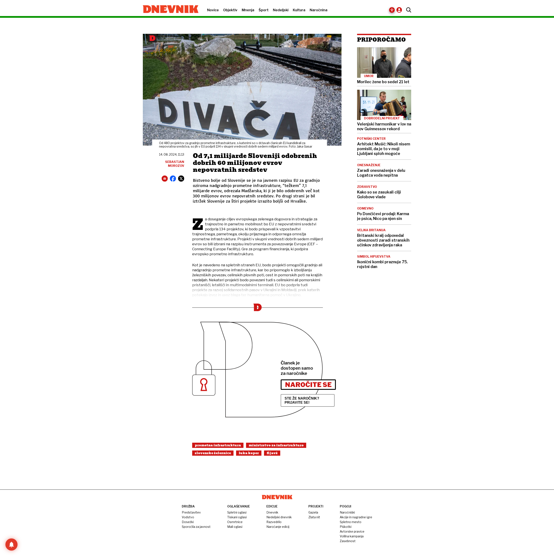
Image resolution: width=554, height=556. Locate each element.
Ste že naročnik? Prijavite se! (302, 400)
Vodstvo (188, 517)
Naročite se (308, 385)
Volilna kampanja (352, 536)
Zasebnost (348, 541)
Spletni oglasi (236, 512)
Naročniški (347, 512)
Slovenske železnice (213, 453)
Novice (213, 10)
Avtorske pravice (352, 531)
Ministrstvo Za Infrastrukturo (276, 445)
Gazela (313, 512)
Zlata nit (314, 517)
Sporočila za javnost (196, 526)
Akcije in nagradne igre (356, 517)
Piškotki (345, 526)
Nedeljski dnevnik (279, 517)
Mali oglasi (234, 526)
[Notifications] (11, 544)
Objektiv (230, 10)
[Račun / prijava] (400, 10)
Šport (264, 10)
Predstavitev (191, 512)
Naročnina (318, 10)
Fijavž (272, 453)
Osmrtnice (235, 522)
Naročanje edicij (277, 526)
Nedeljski (280, 10)
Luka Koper (249, 453)
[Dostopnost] (392, 10)
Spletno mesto (350, 522)
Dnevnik (272, 512)
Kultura (299, 10)
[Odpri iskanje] (407, 10)
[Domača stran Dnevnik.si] (168, 9)
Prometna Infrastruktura (218, 445)
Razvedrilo (274, 522)
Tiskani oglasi (237, 517)
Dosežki (188, 522)
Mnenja (248, 10)
